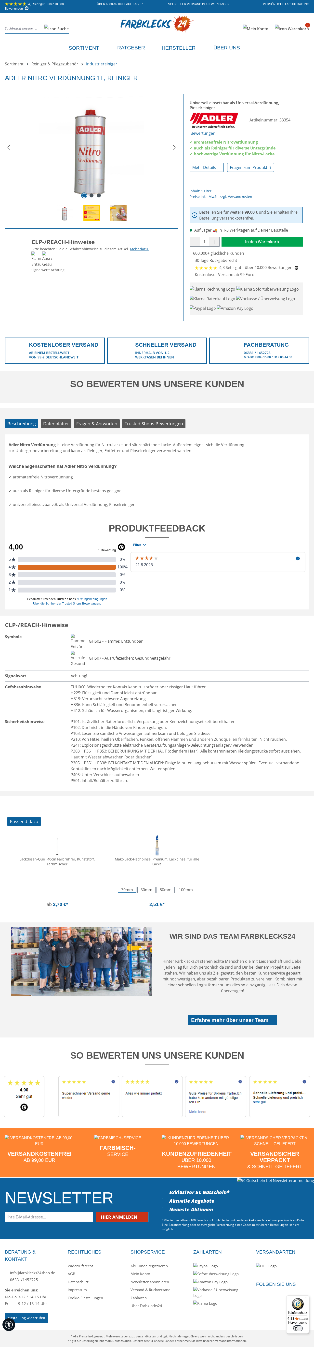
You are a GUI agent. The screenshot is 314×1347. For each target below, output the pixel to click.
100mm (186, 889)
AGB (71, 1273)
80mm (165, 889)
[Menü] (306, 1298)
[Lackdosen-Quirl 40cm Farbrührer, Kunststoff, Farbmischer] (57, 844)
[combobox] (23, 29)
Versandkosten (146, 1336)
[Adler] (215, 120)
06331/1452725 (23, 1279)
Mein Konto (140, 1273)
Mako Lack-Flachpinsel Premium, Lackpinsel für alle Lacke (157, 861)
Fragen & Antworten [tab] (96, 424)
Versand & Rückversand (150, 1289)
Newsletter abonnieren (150, 1281)
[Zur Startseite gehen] (157, 27)
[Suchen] (55, 29)
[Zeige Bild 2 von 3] (91, 195)
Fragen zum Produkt (249, 167)
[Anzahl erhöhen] (214, 242)
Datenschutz (78, 1281)
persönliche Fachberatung (285, 4)
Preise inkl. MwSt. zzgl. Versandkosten (221, 196)
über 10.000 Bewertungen (256, 267)
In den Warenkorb (262, 241)
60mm (146, 889)
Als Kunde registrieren (149, 1265)
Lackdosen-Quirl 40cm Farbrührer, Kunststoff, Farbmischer (57, 861)
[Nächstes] (174, 147)
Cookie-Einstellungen (85, 1297)
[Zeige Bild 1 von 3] (84, 195)
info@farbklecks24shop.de (32, 1272)
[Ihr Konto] (256, 29)
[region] (91, 159)
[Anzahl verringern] (195, 242)
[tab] (21, 423)
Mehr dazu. (139, 249)
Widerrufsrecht (80, 1265)
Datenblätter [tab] (56, 424)
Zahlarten (139, 1297)
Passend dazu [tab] (24, 821)
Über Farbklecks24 (146, 1305)
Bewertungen (203, 133)
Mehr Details (204, 167)
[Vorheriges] (9, 147)
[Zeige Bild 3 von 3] (99, 195)
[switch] (298, 1328)
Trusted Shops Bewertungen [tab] (154, 424)
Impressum (77, 1289)
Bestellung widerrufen (26, 1318)
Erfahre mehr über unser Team (230, 1020)
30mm (127, 889)
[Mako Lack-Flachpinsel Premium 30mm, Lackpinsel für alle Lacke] (157, 844)
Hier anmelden (120, 1217)
